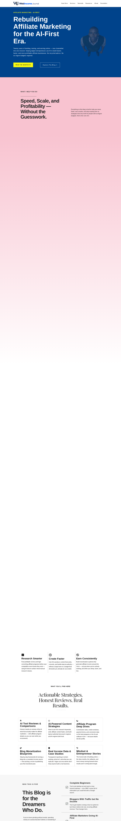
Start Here (64, 3)
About (96, 3)
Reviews (72, 3)
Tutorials (80, 3)
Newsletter (103, 3)
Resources (88, 3)
